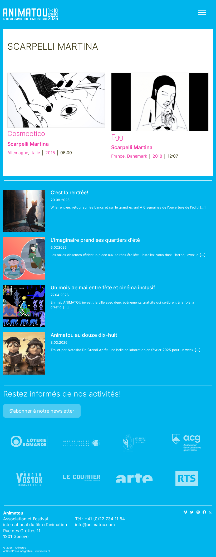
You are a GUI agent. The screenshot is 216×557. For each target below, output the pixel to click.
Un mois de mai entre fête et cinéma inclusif (103, 287)
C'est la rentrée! (69, 192)
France (118, 156)
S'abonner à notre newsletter (41, 411)
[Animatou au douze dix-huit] (24, 353)
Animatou (30, 14)
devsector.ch (43, 551)
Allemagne (17, 152)
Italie (35, 152)
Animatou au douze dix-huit (84, 335)
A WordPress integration (18, 551)
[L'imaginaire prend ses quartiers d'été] (24, 258)
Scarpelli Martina (28, 144)
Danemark (137, 156)
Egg (117, 137)
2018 (157, 156)
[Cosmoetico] (56, 100)
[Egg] (160, 102)
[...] (203, 207)
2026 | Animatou (16, 547)
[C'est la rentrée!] (24, 211)
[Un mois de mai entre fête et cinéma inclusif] (24, 306)
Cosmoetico (26, 133)
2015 (50, 152)
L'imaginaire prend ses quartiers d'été (95, 240)
